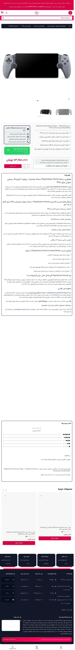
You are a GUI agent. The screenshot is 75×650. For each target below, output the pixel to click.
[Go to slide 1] (37, 99)
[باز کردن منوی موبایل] (70, 13)
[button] (70, 66)
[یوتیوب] (13, 591)
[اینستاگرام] (13, 578)
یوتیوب (7, 591)
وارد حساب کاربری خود (50, 473)
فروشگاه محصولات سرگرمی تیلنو (56, 26)
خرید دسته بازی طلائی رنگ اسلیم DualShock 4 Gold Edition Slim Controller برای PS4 (55, 531)
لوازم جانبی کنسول (38, 26)
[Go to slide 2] (35, 99)
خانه (70, 26)
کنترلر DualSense (13, 26)
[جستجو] (3, 18)
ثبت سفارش (13, 164)
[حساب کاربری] (6, 13)
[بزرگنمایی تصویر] (69, 98)
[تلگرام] (13, 584)
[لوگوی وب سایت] (37, 13)
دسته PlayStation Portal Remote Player (59, 291)
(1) (26, 530)
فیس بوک (7, 598)
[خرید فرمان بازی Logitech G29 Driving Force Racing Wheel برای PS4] (19, 508)
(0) (62, 534)
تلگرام (7, 584)
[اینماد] (11, 623)
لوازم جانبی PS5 (25, 26)
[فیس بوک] (13, 598)
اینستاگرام (7, 578)
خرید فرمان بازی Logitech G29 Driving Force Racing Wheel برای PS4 (19, 527)
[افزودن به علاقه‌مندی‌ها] (41, 494)
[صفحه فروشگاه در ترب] (20, 623)
